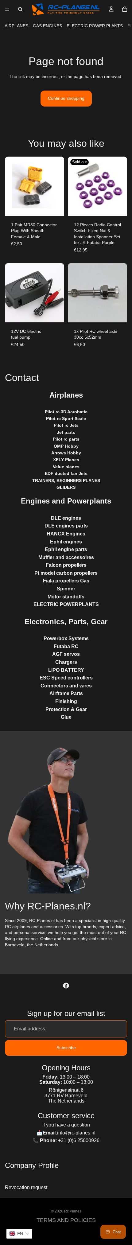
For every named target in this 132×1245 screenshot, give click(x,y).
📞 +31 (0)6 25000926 (66, 1140)
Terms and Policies (66, 1220)
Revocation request (26, 1187)
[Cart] (124, 9)
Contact (22, 377)
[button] (19, 1234)
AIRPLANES (16, 25)
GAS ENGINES (47, 25)
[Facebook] (66, 986)
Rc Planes (72, 1211)
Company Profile (32, 1165)
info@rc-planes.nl (76, 1132)
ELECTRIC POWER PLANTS (95, 25)
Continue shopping (66, 98)
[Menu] (7, 9)
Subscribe (66, 1047)
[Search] (20, 9)
